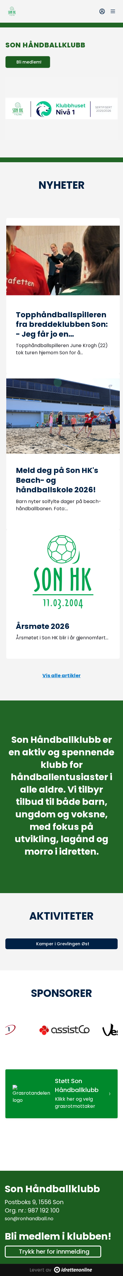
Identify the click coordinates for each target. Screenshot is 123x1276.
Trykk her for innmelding (54, 1251)
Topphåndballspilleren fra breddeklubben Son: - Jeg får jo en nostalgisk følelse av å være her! (62, 334)
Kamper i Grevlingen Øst (62, 944)
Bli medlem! (28, 62)
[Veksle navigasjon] (112, 11)
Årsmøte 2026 (43, 626)
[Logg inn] (102, 11)
